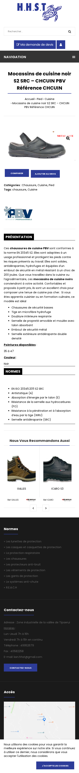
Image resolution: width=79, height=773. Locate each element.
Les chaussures (16, 559)
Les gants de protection (22, 576)
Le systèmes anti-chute (22, 582)
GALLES (21, 489)
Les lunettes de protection (23, 541)
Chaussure (29, 185)
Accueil (30, 99)
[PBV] (18, 214)
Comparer (17, 173)
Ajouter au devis (45, 173)
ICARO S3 (57, 489)
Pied (39, 99)
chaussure (19, 189)
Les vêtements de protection (25, 570)
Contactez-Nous (20, 667)
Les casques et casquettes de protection (33, 547)
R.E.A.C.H (11, 587)
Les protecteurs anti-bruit (23, 564)
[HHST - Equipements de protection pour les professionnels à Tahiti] (39, 21)
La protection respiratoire (23, 553)
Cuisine (49, 99)
